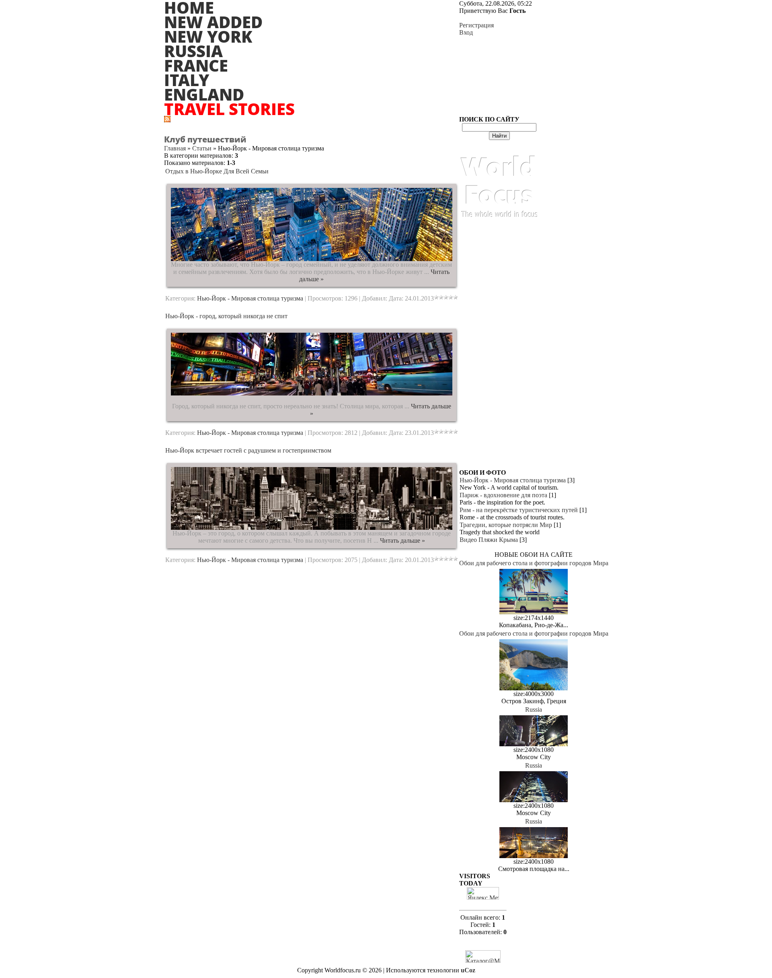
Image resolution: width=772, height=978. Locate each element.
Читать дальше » (402, 540)
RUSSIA (193, 50)
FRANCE (196, 65)
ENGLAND (204, 94)
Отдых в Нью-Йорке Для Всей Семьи (217, 171)
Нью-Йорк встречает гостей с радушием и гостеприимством (248, 450)
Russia (533, 709)
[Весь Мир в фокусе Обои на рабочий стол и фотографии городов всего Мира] (499, 225)
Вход (466, 32)
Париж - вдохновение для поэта (503, 495)
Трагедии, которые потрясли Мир (506, 524)
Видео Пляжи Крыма (489, 539)
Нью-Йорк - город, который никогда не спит (226, 316)
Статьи (201, 148)
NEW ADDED (213, 21)
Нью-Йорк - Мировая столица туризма (250, 298)
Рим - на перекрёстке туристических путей (519, 510)
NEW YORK (208, 36)
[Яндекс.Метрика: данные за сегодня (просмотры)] (483, 893)
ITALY (186, 79)
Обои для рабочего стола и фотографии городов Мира (533, 563)
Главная (175, 148)
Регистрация (476, 25)
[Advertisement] (499, 348)
